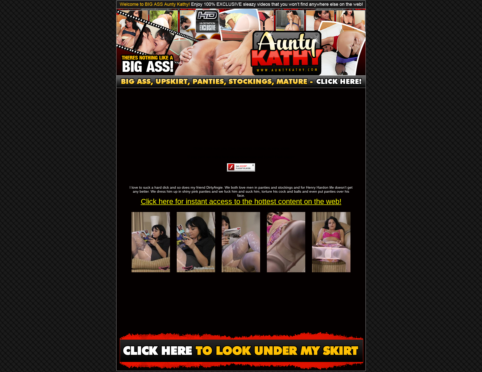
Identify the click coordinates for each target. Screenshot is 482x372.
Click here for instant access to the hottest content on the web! (241, 201)
